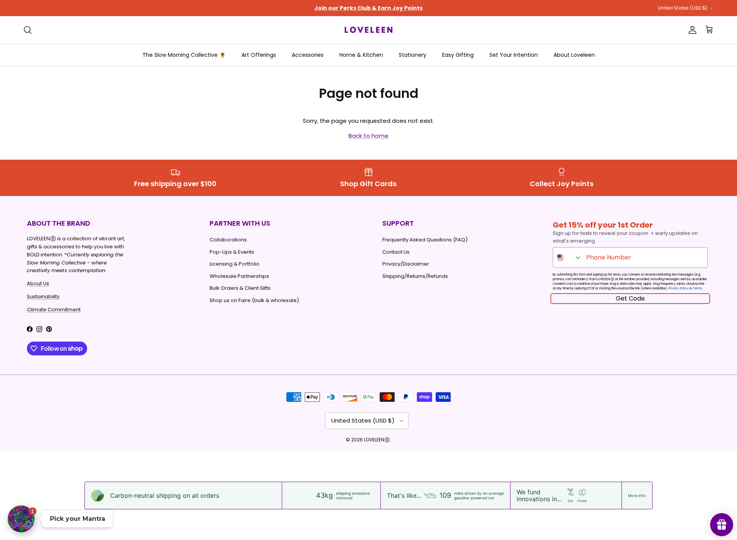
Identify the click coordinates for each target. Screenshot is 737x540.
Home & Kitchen (361, 55)
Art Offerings (258, 55)
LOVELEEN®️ (377, 439)
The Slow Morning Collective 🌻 (184, 55)
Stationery (412, 55)
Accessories (308, 55)
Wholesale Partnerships (239, 276)
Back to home (368, 136)
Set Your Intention (513, 55)
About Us (38, 283)
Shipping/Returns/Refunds (415, 276)
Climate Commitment (54, 309)
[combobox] (567, 258)
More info (637, 495)
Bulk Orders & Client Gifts (240, 288)
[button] (21, 518)
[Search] (27, 30)
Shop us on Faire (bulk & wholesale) (254, 300)
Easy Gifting (458, 55)
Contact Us (396, 252)
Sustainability (43, 296)
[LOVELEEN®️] (368, 30)
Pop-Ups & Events (232, 252)
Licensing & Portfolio (234, 264)
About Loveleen (574, 55)
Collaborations (228, 239)
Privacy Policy (679, 288)
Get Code (630, 298)
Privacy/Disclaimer (405, 264)
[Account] (691, 30)
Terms (697, 288)
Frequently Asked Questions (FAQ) (425, 239)
